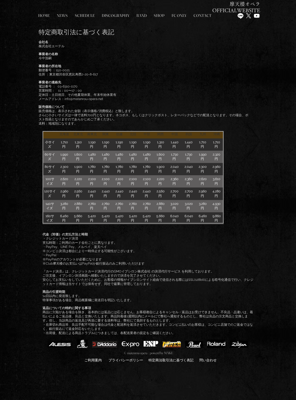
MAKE (168, 353)
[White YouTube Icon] (256, 15)
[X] (248, 15)
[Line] (240, 15)
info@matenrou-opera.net (84, 99)
